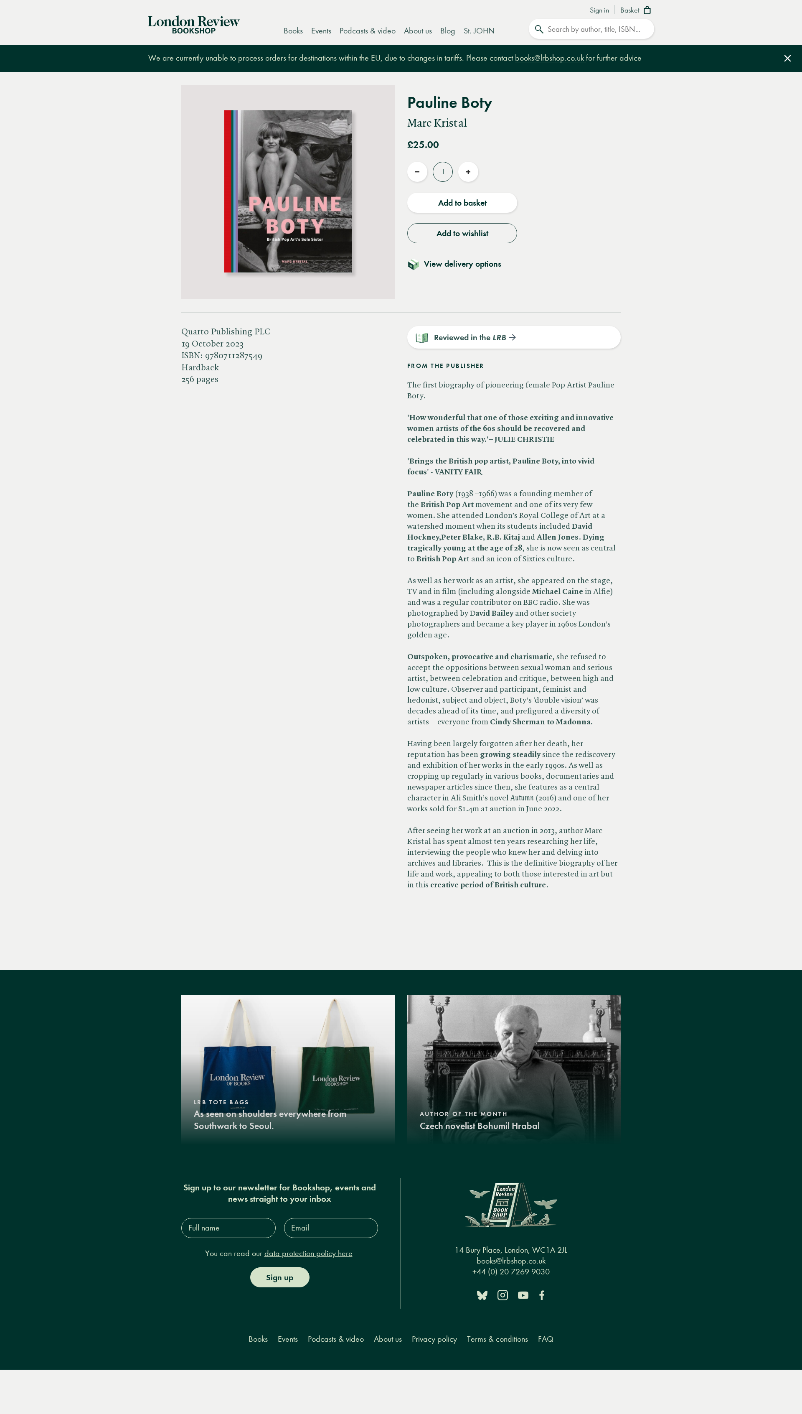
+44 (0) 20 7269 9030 (511, 1271)
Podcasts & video (368, 31)
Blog (447, 31)
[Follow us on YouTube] (523, 1294)
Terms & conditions (497, 1339)
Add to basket (462, 203)
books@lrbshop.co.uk (550, 58)
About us (418, 31)
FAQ (545, 1339)
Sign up (279, 1277)
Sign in (599, 10)
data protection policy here (308, 1253)
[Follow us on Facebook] (541, 1294)
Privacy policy (434, 1339)
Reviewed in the (470, 337)
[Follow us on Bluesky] (482, 1294)
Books (293, 31)
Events (321, 31)
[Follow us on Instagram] (502, 1294)
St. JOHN (479, 31)
